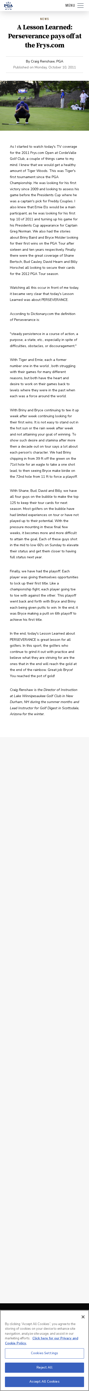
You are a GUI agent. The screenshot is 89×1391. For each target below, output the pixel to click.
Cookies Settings (44, 1353)
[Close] (83, 1316)
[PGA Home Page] (8, 5)
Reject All (44, 1367)
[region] (44, 1350)
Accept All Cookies (44, 1381)
